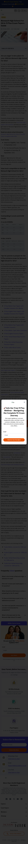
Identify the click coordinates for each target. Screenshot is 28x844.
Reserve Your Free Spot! (14, 439)
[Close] (24, 402)
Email (5, 431)
